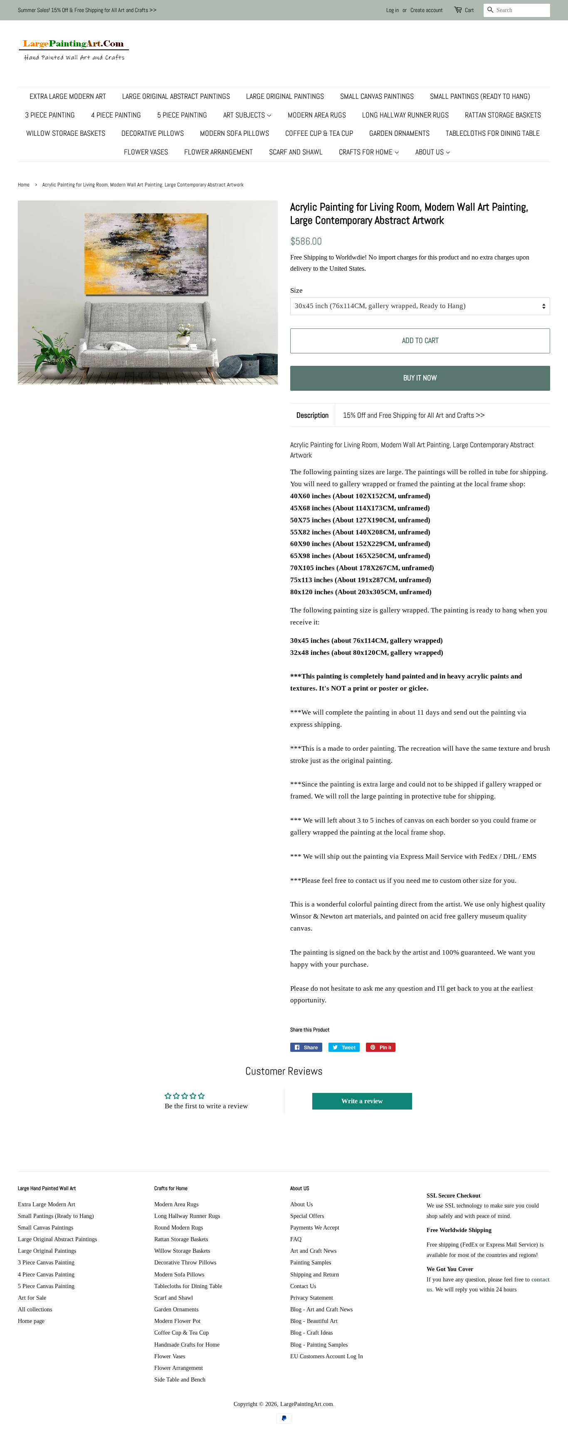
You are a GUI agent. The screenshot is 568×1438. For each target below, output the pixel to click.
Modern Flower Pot (177, 1321)
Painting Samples (310, 1262)
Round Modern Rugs (178, 1227)
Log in (392, 10)
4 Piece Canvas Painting (46, 1274)
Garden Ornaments (399, 133)
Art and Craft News (313, 1250)
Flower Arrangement (218, 152)
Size (296, 290)
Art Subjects (245, 115)
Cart (469, 10)
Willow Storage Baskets (65, 133)
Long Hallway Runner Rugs (405, 115)
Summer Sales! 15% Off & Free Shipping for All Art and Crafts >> (87, 10)
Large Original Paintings (285, 96)
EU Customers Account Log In (326, 1356)
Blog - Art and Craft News (321, 1309)
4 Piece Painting (116, 115)
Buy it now (420, 377)
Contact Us (303, 1286)
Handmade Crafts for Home (187, 1344)
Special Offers (307, 1216)
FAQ (295, 1239)
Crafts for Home (366, 152)
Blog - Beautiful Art (314, 1321)
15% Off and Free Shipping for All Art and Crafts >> (414, 415)
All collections (35, 1309)
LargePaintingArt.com (306, 1404)
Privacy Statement (311, 1297)
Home (24, 184)
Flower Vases (146, 152)
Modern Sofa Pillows (234, 133)
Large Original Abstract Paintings (176, 96)
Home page (31, 1321)
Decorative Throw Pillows (185, 1262)
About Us (430, 152)
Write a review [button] (362, 1101)
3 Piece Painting (50, 115)
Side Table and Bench (179, 1379)
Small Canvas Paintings (377, 96)
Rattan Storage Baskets (503, 115)
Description (312, 415)
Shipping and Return (314, 1274)
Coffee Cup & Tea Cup (319, 133)
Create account (426, 10)
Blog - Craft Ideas (311, 1332)
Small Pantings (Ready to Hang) (480, 96)
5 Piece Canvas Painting (46, 1286)
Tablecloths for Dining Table (493, 133)
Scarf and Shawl (296, 152)
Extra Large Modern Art (68, 96)
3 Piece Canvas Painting (46, 1262)
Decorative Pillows (152, 133)
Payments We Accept (314, 1227)
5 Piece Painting (182, 115)
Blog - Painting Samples (319, 1344)
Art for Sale (32, 1297)
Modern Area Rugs (317, 115)
